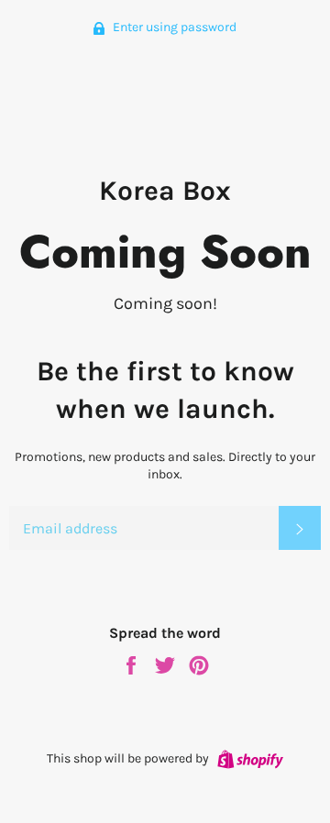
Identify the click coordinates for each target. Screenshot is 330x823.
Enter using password (173, 27)
